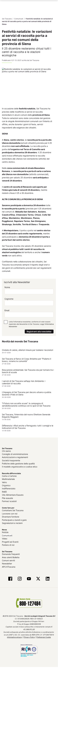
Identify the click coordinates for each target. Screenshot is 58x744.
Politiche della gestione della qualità (18, 463)
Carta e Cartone (9, 476)
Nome (7, 287)
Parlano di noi (8, 545)
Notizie (5, 532)
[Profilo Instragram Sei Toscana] (19, 578)
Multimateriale (8, 479)
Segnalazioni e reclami (12, 523)
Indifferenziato (8, 488)
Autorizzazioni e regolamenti (15, 457)
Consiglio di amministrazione (15, 454)
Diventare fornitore (10, 516)
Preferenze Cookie (43, 637)
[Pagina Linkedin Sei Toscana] (47, 578)
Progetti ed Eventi (10, 541)
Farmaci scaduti (9, 501)
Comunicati (7, 535)
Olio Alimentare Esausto (12, 495)
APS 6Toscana (8, 566)
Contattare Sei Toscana (12, 510)
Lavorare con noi (9, 513)
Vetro (4, 482)
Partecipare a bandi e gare (14, 520)
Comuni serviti (8, 560)
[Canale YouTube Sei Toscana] (29, 578)
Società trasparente (11, 460)
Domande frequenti (11, 554)
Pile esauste (7, 498)
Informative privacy (14, 637)
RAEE (4, 491)
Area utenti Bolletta (10, 557)
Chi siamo (6, 451)
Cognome (8, 298)
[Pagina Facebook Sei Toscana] (10, 578)
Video (4, 538)
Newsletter (7, 563)
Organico (6, 485)
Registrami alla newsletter (39, 331)
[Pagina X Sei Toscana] (38, 578)
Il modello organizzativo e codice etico (19, 466)
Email (6, 310)
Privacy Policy (29, 637)
